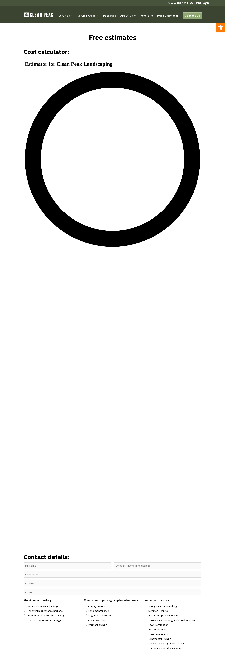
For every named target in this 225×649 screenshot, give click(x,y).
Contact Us (192, 15)
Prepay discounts (98, 606)
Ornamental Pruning (159, 638)
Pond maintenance (98, 610)
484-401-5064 (179, 3)
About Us (126, 15)
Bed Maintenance (158, 629)
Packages (109, 15)
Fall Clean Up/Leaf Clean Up (163, 615)
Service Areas (86, 15)
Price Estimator (167, 15)
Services (64, 15)
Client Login (201, 3)
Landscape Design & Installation (166, 643)
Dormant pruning (97, 624)
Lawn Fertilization (158, 624)
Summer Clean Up (158, 610)
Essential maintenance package (45, 610)
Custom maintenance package (44, 620)
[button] (220, 27)
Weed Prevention (158, 634)
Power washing (96, 620)
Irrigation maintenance (100, 615)
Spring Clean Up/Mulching (162, 606)
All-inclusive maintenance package (46, 615)
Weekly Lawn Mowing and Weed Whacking (172, 620)
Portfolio (147, 15)
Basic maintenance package (43, 606)
